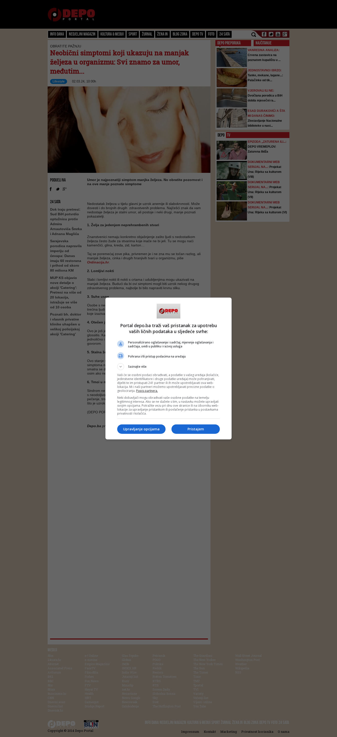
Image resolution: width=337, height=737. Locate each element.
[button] (168, 366)
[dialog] (168, 368)
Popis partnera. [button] (147, 391)
